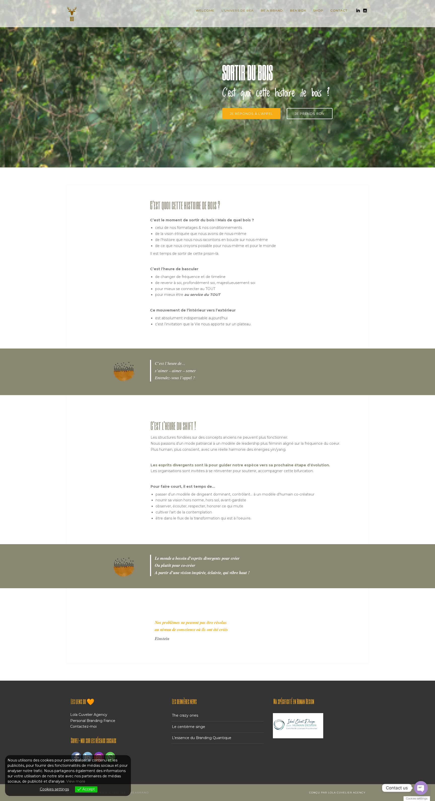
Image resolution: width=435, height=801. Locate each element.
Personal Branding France (92, 720)
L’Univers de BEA (238, 10)
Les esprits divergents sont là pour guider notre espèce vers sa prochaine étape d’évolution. (240, 465)
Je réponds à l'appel (251, 114)
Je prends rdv (309, 114)
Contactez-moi (83, 726)
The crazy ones (185, 715)
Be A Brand (272, 10)
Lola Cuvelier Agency (88, 714)
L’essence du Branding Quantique (201, 738)
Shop (318, 10)
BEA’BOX (298, 10)
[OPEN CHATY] (421, 788)
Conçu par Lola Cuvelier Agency (337, 792)
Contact (338, 10)
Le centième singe (188, 726)
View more (75, 781)
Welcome (205, 10)
